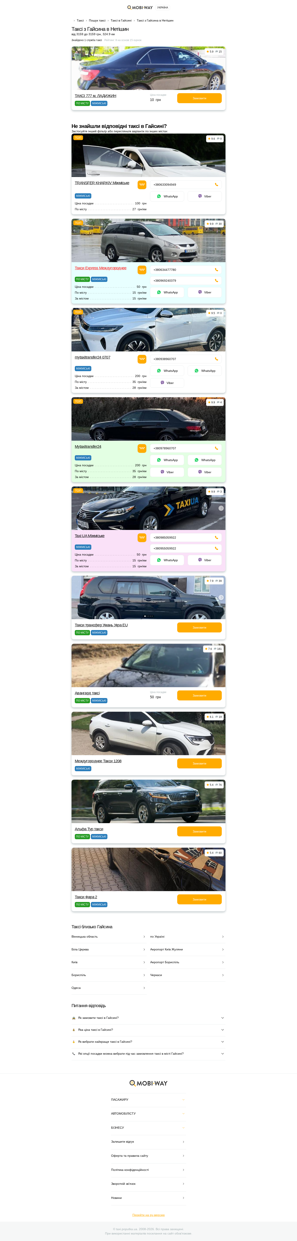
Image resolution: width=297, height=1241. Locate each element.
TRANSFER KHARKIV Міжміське (102, 183)
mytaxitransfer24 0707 (92, 357)
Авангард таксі (87, 693)
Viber (207, 196)
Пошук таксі (97, 20)
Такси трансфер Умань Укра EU (101, 625)
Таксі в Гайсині (121, 20)
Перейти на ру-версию (148, 1215)
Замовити (199, 98)
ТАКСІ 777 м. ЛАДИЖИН (95, 96)
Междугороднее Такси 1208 (98, 761)
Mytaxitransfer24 (88, 446)
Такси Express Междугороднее (101, 268)
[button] (147, 527)
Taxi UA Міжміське (90, 536)
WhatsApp (171, 196)
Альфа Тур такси (89, 829)
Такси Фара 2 (86, 897)
